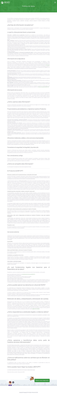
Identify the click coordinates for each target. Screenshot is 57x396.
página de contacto (36, 308)
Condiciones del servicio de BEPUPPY (28, 274)
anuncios (47, 65)
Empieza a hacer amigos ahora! (42, 380)
